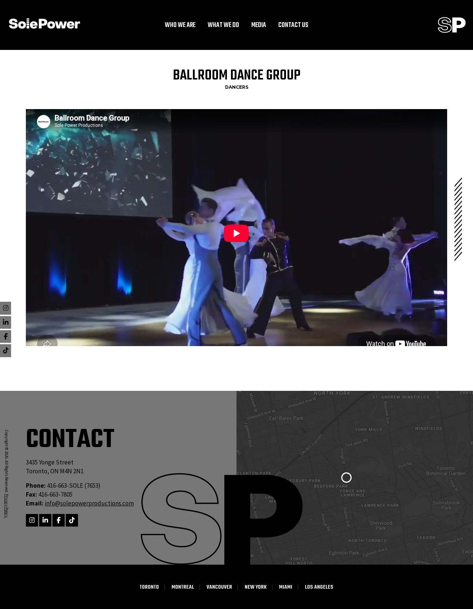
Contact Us (293, 25)
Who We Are (180, 25)
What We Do (223, 25)
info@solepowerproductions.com (89, 503)
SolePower (44, 23)
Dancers (236, 87)
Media (258, 25)
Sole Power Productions (452, 25)
